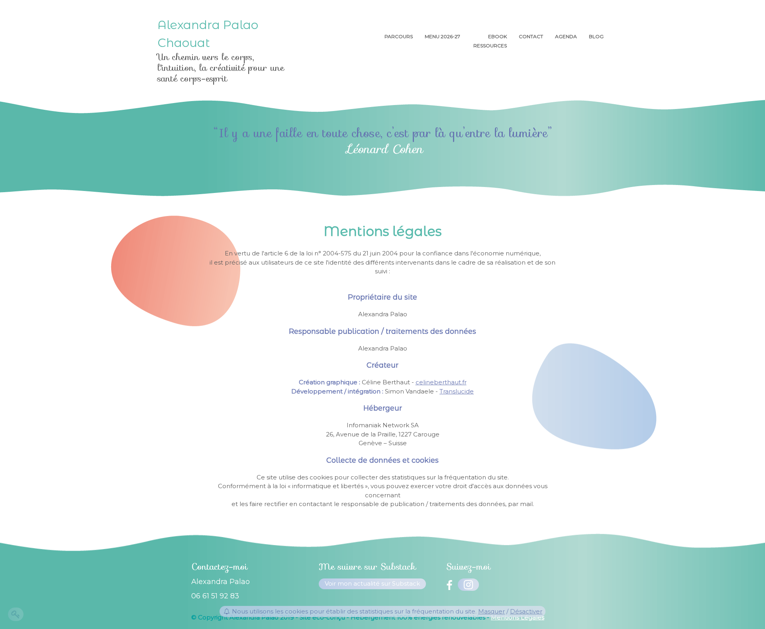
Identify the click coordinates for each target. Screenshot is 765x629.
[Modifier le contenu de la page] (16, 614)
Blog (596, 36)
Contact (531, 36)
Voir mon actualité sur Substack (372, 583)
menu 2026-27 (443, 36)
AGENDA (566, 36)
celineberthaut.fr (441, 382)
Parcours (398, 36)
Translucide (456, 391)
